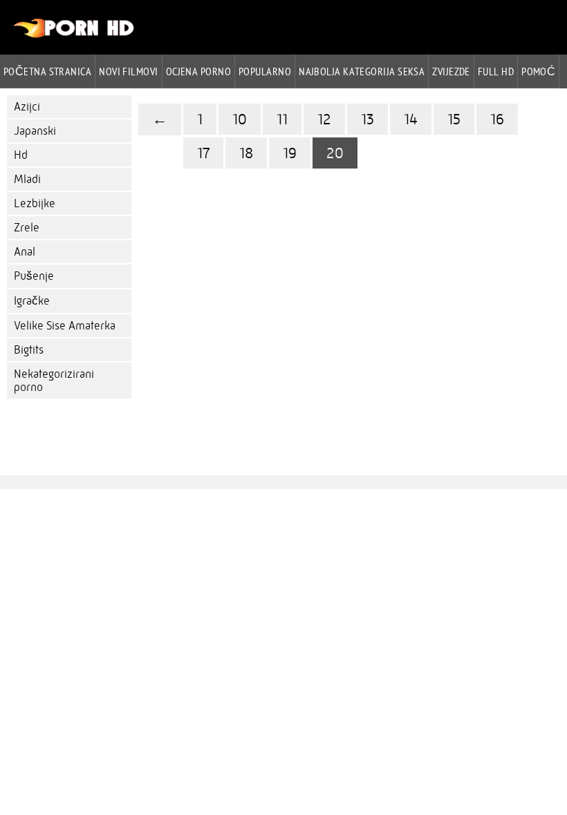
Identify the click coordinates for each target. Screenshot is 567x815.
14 (411, 119)
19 (290, 153)
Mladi (27, 179)
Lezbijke (34, 203)
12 (324, 119)
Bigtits (29, 349)
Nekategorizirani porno (54, 380)
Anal (24, 251)
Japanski (35, 130)
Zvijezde (451, 71)
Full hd (496, 71)
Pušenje (34, 275)
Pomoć (538, 71)
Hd (21, 155)
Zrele (26, 227)
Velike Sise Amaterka (64, 325)
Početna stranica (47, 71)
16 (497, 119)
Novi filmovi (128, 71)
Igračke (32, 300)
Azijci (27, 106)
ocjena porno (198, 71)
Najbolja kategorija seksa (362, 71)
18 (246, 153)
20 (335, 153)
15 (454, 119)
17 (203, 153)
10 (239, 119)
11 (282, 119)
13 (367, 119)
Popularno (265, 71)
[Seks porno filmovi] (74, 34)
